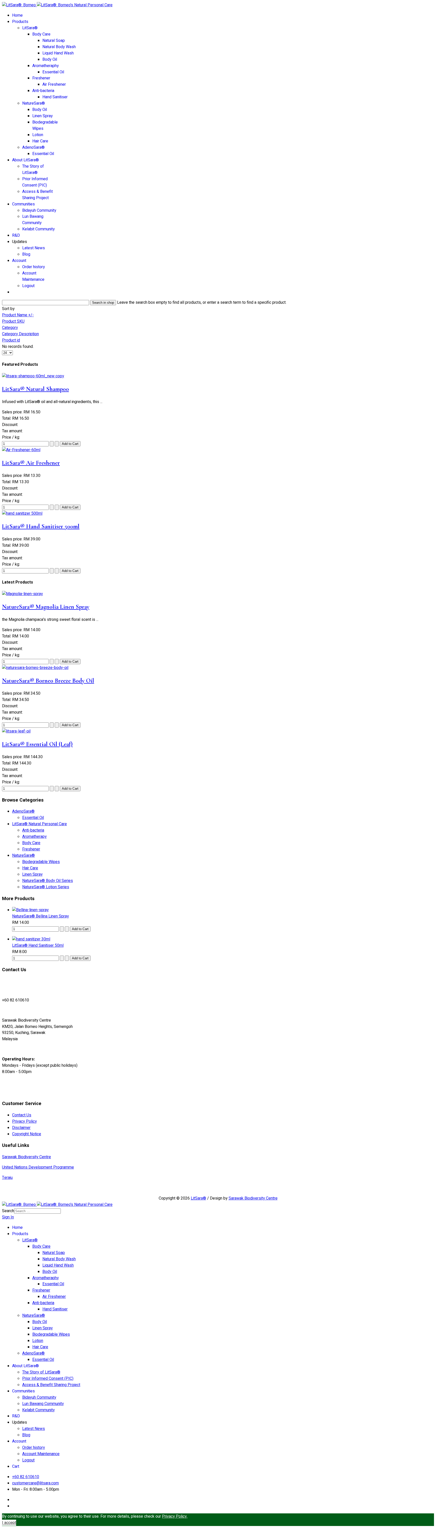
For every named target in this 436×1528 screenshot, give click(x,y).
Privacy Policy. (174, 1516)
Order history (33, 267)
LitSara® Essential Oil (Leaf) (37, 744)
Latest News (33, 248)
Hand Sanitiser (55, 97)
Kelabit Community (38, 229)
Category (10, 328)
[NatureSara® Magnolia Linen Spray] (22, 594)
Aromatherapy (34, 837)
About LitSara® (25, 160)
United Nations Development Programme (38, 1167)
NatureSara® (33, 103)
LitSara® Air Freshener (31, 463)
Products (20, 22)
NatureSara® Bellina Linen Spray (40, 916)
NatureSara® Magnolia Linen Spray (45, 606)
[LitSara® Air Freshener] (21, 450)
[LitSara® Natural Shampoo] (33, 376)
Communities (23, 204)
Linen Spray (42, 116)
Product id (11, 340)
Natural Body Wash (59, 47)
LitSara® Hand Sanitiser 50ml (38, 945)
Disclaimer (21, 1128)
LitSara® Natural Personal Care (39, 824)
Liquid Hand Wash (58, 53)
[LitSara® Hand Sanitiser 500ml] (22, 513)
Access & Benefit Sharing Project (37, 195)
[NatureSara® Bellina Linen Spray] (30, 910)
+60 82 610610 (25, 1477)
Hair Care (40, 141)
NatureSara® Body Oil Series (47, 881)
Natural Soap (53, 41)
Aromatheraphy (45, 66)
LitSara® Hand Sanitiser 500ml (40, 526)
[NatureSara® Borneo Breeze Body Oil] (35, 668)
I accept (9, 1523)
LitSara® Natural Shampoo (35, 389)
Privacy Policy (24, 1121)
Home (17, 15)
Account (19, 261)
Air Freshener (54, 84)
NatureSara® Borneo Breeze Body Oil (48, 680)
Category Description (20, 334)
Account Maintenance (33, 276)
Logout (28, 286)
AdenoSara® (33, 147)
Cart (15, 1466)
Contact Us (21, 1115)
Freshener (41, 78)
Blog (26, 254)
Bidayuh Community (39, 210)
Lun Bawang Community (32, 219)
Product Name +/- (18, 315)
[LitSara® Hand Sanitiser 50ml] (31, 939)
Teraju (7, 1178)
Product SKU (13, 321)
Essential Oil (53, 72)
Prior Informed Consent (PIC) (35, 182)
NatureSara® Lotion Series (45, 887)
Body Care (41, 34)
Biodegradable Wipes (41, 862)
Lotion (37, 135)
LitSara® (30, 28)
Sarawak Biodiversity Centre (26, 1157)
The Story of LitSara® (33, 169)
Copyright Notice (26, 1134)
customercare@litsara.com (35, 1483)
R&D (16, 235)
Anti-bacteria (43, 91)
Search (8, 1211)
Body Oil (49, 59)
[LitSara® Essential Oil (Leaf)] (16, 731)
